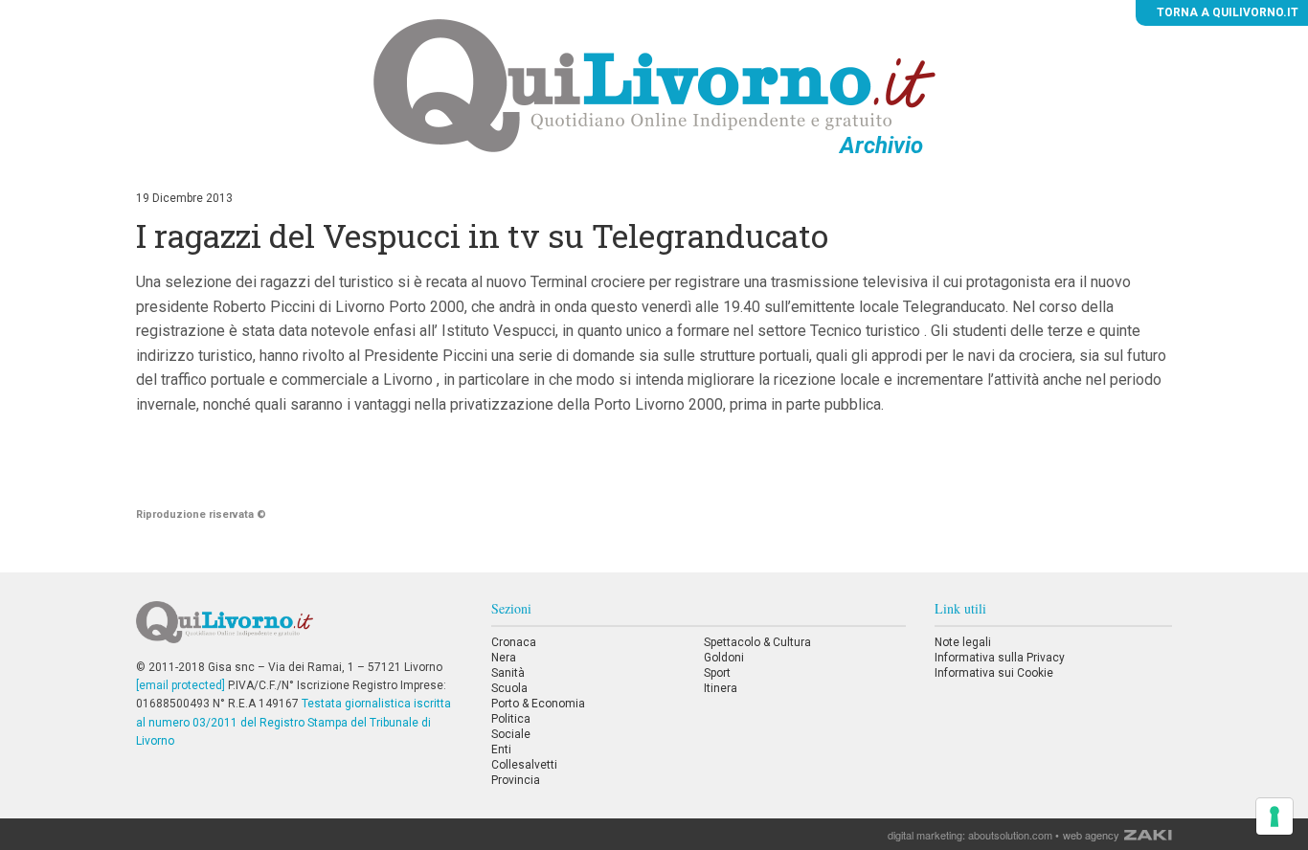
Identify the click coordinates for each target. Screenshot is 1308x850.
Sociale (510, 734)
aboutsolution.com (1010, 834)
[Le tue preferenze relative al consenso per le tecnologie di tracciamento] (1274, 816)
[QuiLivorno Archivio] (654, 85)
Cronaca (513, 642)
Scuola (509, 688)
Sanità (508, 673)
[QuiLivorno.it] (299, 630)
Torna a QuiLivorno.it (1226, 12)
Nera (503, 657)
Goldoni (724, 657)
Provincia (515, 780)
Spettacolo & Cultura (757, 642)
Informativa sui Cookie (994, 673)
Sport (717, 673)
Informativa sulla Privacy (1000, 657)
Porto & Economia (538, 703)
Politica (510, 719)
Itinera (720, 688)
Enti (501, 749)
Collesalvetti (524, 765)
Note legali (963, 642)
